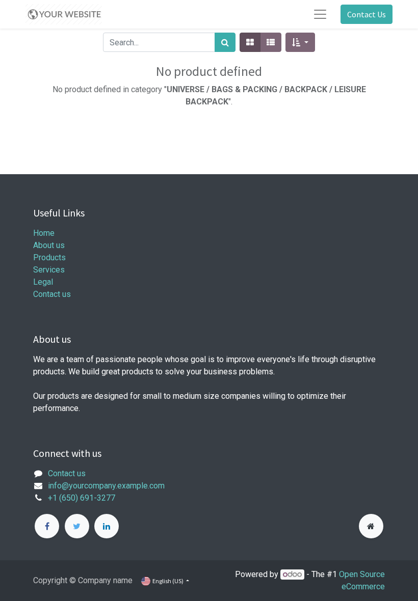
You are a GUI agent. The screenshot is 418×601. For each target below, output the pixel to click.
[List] (270, 42)
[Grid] (250, 42)
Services (49, 270)
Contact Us (366, 14)
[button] (300, 42)
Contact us (52, 294)
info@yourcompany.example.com (106, 485)
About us (49, 245)
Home (44, 233)
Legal (43, 282)
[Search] (225, 42)
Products (49, 257)
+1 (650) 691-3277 (81, 498)
